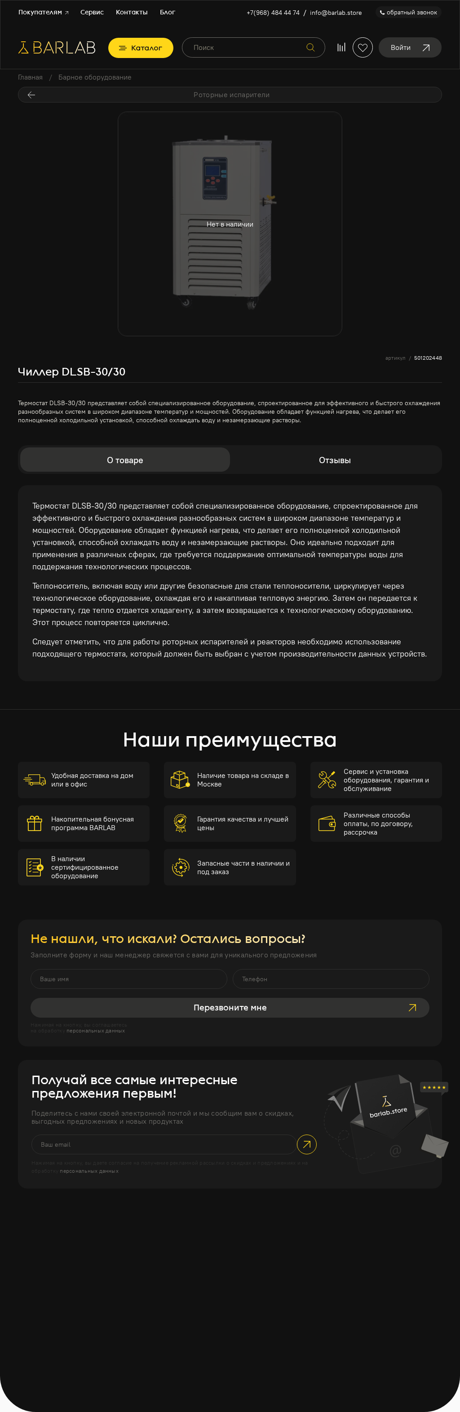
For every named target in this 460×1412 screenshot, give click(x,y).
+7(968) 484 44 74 (273, 13)
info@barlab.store (336, 13)
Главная (30, 76)
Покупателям (41, 12)
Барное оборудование (95, 76)
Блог (167, 12)
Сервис (92, 12)
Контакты (132, 12)
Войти (401, 47)
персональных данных (95, 1030)
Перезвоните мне (230, 1008)
